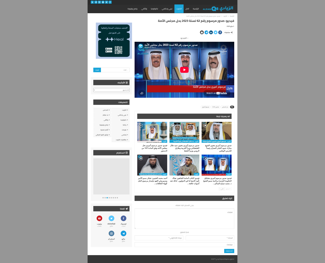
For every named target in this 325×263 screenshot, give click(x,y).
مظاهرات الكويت (121, 139)
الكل (187, 9)
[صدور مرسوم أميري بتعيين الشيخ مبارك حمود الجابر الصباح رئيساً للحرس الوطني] (217, 132)
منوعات (124, 129)
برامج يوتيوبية (104, 124)
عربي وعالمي (167, 9)
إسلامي (123, 134)
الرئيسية (196, 9)
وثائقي (144, 9)
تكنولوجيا (154, 9)
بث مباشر (105, 114)
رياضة (124, 124)
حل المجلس (225, 107)
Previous (94, 177)
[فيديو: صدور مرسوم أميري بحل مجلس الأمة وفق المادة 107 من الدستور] (152, 132)
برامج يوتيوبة (132, 9)
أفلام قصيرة (104, 129)
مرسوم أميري (205, 107)
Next (129, 177)
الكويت (179, 9)
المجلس (105, 110)
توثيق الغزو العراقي (102, 134)
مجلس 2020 (215, 107)
